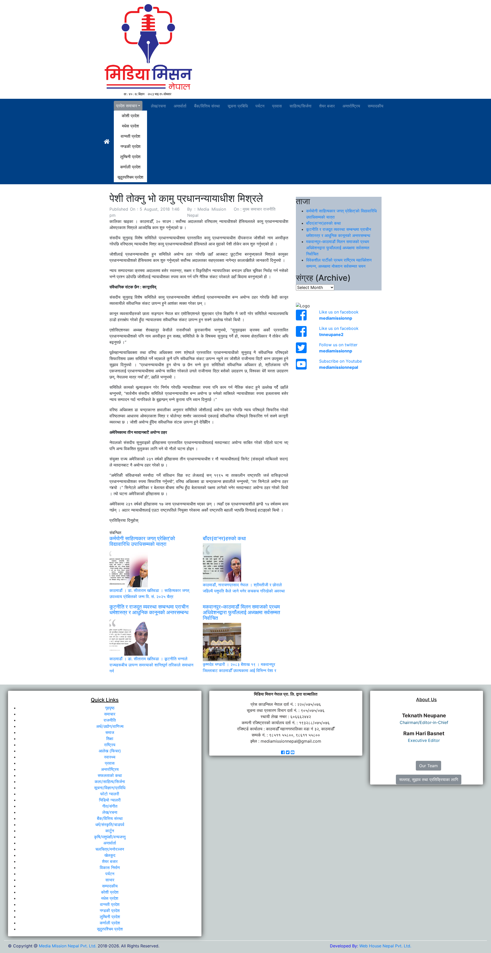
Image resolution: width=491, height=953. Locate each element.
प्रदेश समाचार (126, 105)
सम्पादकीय (375, 106)
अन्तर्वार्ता (180, 106)
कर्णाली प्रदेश (130, 166)
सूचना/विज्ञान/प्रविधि (109, 787)
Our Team (428, 765)
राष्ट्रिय (109, 744)
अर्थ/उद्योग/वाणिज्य (110, 726)
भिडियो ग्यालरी (110, 800)
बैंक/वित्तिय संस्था (207, 106)
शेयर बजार (327, 106)
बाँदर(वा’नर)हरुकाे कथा (323, 223)
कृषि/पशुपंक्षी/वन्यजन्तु (110, 836)
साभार (109, 879)
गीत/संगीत (109, 806)
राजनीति (110, 720)
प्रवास (277, 106)
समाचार (109, 714)
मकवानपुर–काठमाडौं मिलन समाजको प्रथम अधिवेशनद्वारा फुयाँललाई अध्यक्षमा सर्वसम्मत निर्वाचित (337, 247)
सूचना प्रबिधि (238, 106)
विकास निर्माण (110, 867)
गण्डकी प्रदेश (130, 146)
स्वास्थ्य (109, 757)
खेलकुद (109, 855)
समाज (109, 732)
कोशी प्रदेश (130, 115)
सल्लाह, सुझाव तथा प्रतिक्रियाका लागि (428, 779)
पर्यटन (259, 106)
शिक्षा (109, 738)
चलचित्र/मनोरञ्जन (109, 849)
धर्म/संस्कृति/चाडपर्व (109, 824)
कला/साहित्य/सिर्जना (110, 781)
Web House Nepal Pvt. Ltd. (385, 945)
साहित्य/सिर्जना (300, 106)
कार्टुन (109, 830)
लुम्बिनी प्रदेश (130, 156)
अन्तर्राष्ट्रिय (351, 106)
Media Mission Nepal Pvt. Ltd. (68, 945)
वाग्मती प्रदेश (130, 136)
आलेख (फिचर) (110, 750)
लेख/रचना (158, 106)
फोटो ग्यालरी (109, 793)
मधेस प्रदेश (130, 125)
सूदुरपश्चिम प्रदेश (130, 177)
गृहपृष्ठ (110, 707)
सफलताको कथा (110, 775)
